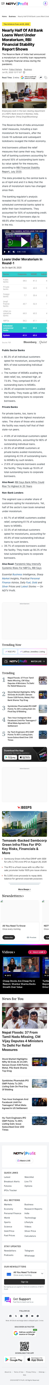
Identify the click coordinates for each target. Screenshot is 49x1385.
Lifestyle (28, 1222)
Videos (27, 1226)
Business (28, 69)
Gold (34, 582)
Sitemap (42, 1372)
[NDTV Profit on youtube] (32, 1316)
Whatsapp (29, 1255)
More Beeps (24, 889)
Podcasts (8, 1255)
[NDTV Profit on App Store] (35, 1359)
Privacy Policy (31, 1372)
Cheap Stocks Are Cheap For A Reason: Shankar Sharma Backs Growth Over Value (19, 984)
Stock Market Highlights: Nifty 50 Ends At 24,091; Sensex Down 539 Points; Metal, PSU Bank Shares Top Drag (15, 1065)
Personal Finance (12, 1213)
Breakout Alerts (12, 1181)
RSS (24, 1375)
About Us (8, 1372)
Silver (5, 586)
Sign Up (24, 1282)
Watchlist (29, 1177)
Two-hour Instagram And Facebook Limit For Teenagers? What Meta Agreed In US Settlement (15, 1104)
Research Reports (33, 1209)
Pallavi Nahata (15, 69)
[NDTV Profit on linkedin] (26, 1316)
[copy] (45, 77)
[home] (17, 3)
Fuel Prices (9, 1235)
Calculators (30, 1236)
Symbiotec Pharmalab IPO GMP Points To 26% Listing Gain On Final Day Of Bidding (15, 1085)
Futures (8, 1186)
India (26, 1213)
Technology (30, 1217)
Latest (24, 586)
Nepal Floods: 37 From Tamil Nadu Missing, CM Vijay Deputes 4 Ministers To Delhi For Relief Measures (22, 1041)
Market (6, 578)
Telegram (29, 1250)
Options (28, 1186)
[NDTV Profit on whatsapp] (37, 1316)
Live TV (28, 1181)
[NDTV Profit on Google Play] (14, 1359)
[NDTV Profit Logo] (24, 1152)
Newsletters (10, 1250)
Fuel (28, 582)
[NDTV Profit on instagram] (21, 1316)
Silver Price (30, 1231)
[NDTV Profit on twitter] (16, 1316)
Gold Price (9, 1231)
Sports (7, 1222)
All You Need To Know (13, 925)
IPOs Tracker (10, 1190)
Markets (8, 1204)
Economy (8, 1209)
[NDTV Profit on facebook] (10, 1316)
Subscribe (9, 937)
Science (8, 1226)
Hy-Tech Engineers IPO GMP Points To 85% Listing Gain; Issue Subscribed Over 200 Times (14, 1123)
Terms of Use (18, 1372)
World (7, 1217)
